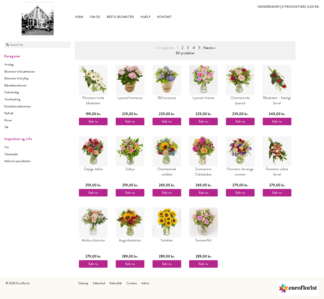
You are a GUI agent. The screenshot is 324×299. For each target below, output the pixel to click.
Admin (145, 283)
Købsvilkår (116, 283)
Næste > (209, 47)
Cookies (132, 283)
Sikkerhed (99, 283)
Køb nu (93, 121)
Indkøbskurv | (288, 6)
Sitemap (83, 283)
